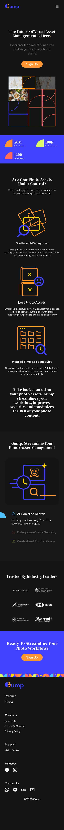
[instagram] (15, 770)
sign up (32, 64)
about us (10, 721)
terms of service (15, 726)
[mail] (32, 790)
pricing (9, 702)
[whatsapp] (7, 790)
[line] (23, 790)
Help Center (12, 750)
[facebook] (7, 770)
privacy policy (13, 731)
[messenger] (15, 790)
